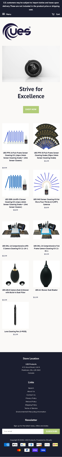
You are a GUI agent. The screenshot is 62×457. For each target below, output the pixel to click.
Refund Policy (31, 401)
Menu (8, 14)
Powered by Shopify (44, 440)
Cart (58, 14)
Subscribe (51, 431)
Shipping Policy (31, 405)
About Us (31, 391)
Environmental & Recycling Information (31, 412)
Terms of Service (31, 408)
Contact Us (31, 395)
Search (31, 388)
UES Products (30, 440)
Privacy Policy (31, 398)
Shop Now (30, 109)
